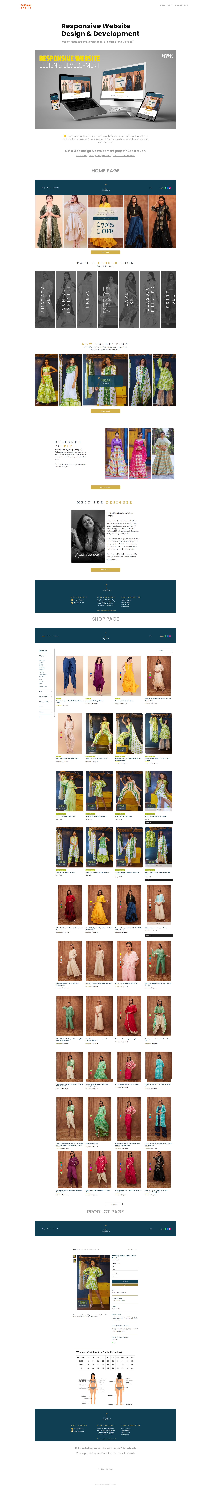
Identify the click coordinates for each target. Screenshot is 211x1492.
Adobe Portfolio (110, 1484)
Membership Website (124, 156)
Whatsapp (81, 156)
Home (162, 5)
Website (106, 156)
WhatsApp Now (181, 5)
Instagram (95, 156)
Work (170, 5)
